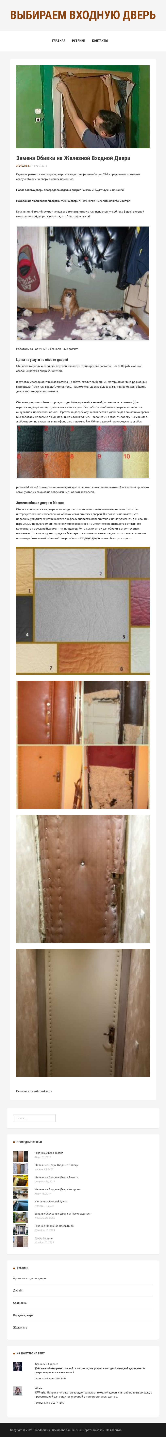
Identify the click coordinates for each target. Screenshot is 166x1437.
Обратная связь (93, 1430)
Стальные (20, 1302)
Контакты (100, 41)
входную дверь (90, 538)
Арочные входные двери (29, 1278)
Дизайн (18, 1290)
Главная (58, 41)
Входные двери (23, 1315)
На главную (113, 1430)
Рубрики (78, 41)
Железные (23, 165)
